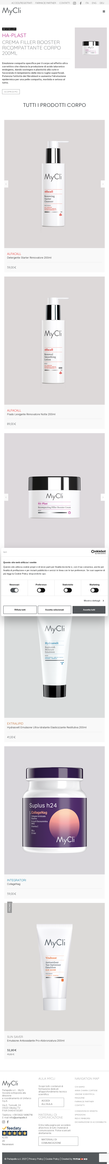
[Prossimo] (103, 184)
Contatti (80, 1105)
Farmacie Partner (84, 1101)
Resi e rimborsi (82, 1118)
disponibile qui (37, 573)
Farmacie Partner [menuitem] (45, 3)
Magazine (80, 1098)
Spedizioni (80, 1114)
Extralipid (15, 723)
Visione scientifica (84, 1094)
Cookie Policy (52, 1158)
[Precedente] (6, 184)
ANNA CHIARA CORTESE (86, 1090)
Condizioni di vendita (86, 1111)
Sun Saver (15, 1037)
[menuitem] (74, 3)
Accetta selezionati (54, 610)
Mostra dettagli (92, 600)
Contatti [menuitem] (64, 3)
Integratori (16, 880)
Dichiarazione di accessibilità (90, 1122)
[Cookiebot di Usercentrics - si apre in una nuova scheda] (93, 552)
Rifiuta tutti (20, 610)
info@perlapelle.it (18, 1117)
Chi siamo (80, 1086)
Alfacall (14, 254)
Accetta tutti (89, 610)
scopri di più (11, 91)
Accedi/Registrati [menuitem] (21, 3)
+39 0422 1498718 (22, 1114)
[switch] (41, 591)
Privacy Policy (36, 1158)
